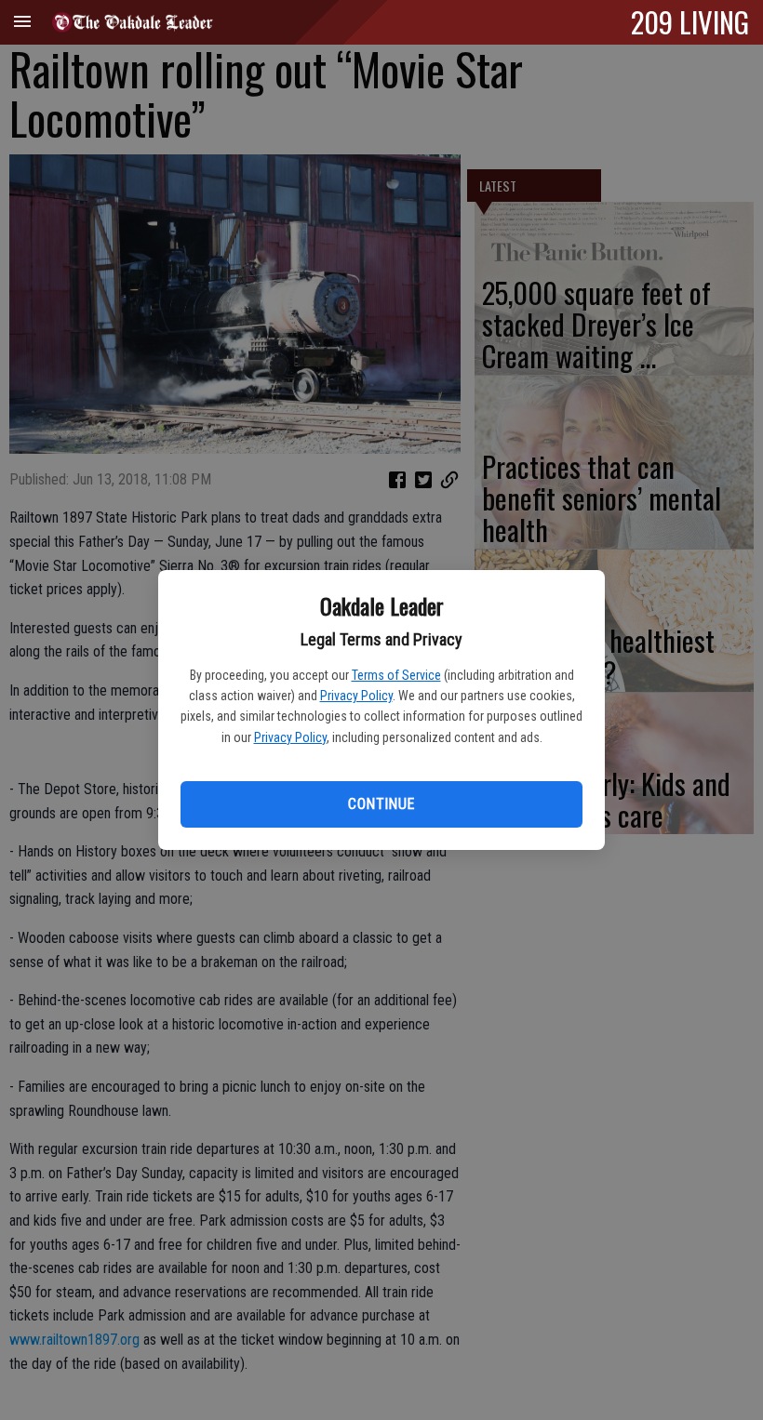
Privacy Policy (356, 695)
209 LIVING (690, 21)
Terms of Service (396, 675)
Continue (381, 804)
